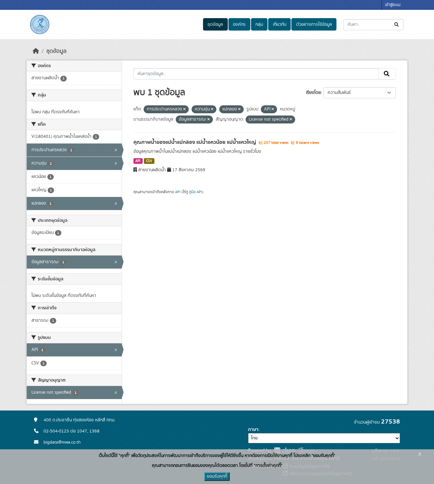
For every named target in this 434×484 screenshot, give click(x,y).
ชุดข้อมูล (215, 24)
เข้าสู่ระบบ (393, 5)
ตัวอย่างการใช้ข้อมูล (314, 24)
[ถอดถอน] (184, 109)
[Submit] (397, 24)
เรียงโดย (313, 92)
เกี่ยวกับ (279, 24)
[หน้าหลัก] (36, 51)
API (137, 161)
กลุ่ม (259, 24)
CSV (149, 161)
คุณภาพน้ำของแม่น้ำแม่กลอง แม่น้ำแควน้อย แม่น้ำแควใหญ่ (195, 142)
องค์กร (239, 24)
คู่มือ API (195, 192)
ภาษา (253, 429)
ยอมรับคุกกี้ (217, 476)
